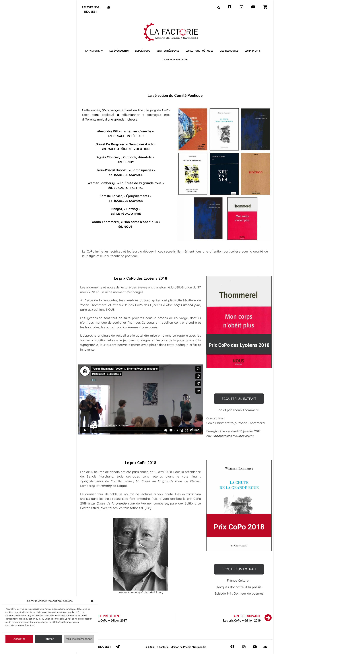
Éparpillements (137, 196)
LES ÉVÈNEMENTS (119, 50)
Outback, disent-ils (137, 157)
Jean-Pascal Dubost (111, 170)
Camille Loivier (111, 196)
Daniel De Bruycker (110, 144)
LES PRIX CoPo (252, 50)
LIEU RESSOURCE (229, 50)
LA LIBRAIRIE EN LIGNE (175, 59)
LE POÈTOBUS (142, 50)
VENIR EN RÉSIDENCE (168, 50)
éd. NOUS (125, 226)
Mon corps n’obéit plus (140, 222)
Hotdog (132, 209)
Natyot (116, 209)
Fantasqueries (142, 170)
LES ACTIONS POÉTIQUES (199, 50)
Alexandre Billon (109, 131)
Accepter (19, 639)
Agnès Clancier (108, 157)
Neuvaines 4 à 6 (141, 144)
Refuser (49, 639)
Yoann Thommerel (105, 222)
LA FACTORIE (92, 50)
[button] (92, 601)
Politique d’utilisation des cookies (48, 647)
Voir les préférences (79, 639)
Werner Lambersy (101, 183)
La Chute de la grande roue (141, 183)
